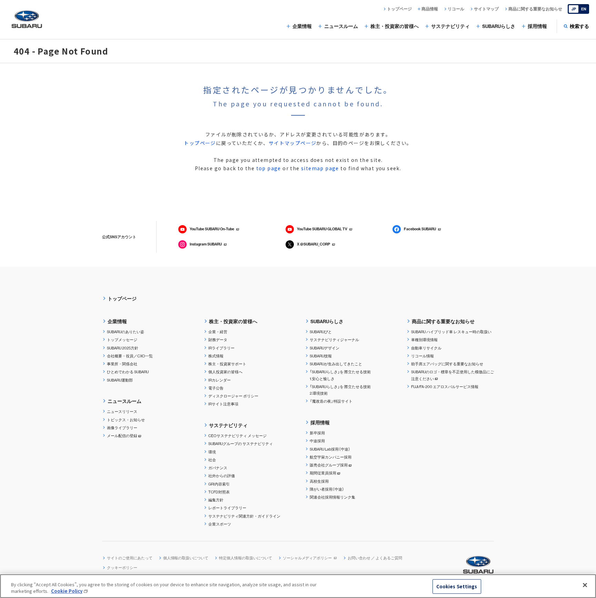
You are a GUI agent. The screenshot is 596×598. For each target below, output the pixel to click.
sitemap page (320, 168)
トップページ (200, 142)
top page (268, 168)
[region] (298, 586)
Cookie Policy (66, 591)
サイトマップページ (293, 142)
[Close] (585, 585)
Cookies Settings (456, 586)
